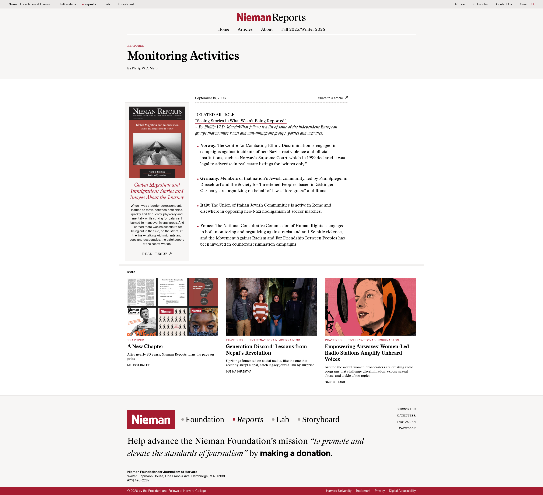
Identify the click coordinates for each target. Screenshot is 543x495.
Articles (245, 30)
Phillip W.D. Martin (145, 68)
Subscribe (480, 4)
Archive (460, 4)
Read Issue (155, 253)
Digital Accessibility (402, 491)
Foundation (205, 419)
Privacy (380, 491)
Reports (90, 4)
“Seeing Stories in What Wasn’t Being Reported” (241, 121)
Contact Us (504, 4)
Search (525, 4)
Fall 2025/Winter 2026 (303, 30)
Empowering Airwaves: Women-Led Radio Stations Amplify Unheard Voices (367, 354)
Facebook (407, 428)
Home (223, 30)
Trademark (363, 491)
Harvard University (338, 491)
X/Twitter (406, 415)
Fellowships (68, 4)
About (267, 30)
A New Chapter (145, 347)
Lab (107, 4)
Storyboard (126, 4)
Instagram (406, 421)
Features (135, 45)
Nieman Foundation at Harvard (29, 4)
